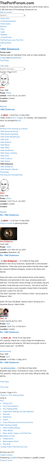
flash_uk (3, 318)
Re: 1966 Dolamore (9, 214)
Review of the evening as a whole (13, 128)
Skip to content (6, 12)
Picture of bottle (6, 223)
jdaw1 (2, 87)
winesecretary (5, 351)
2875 (8, 356)
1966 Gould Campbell (9, 134)
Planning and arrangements (11, 174)
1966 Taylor (4, 161)
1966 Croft (4, 155)
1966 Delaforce (6, 166)
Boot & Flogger (17, 117)
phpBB (13, 457)
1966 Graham (5, 142)
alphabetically (15, 57)
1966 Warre (4, 145)
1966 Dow (4, 139)
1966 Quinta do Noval (9, 131)
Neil (19, 120)
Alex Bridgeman (6, 241)
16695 (8, 247)
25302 (8, 93)
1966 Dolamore (9, 49)
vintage (3, 57)
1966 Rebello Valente (9, 169)
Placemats (4, 172)
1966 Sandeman (6, 150)
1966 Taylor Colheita (8, 153)
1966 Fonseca (6, 158)
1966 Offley (4, 147)
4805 (8, 323)
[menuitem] (8, 21)
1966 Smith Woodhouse (9, 136)
